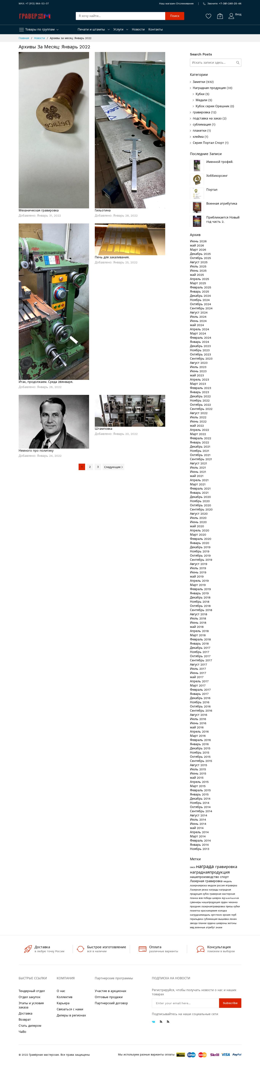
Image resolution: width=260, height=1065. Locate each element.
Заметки (199, 82)
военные (200, 927)
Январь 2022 (199, 442)
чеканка (233, 902)
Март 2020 (198, 534)
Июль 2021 (198, 467)
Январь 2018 (199, 643)
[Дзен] (168, 1021)
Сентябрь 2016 (201, 710)
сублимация (202, 124)
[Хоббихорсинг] (197, 179)
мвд (192, 927)
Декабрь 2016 (200, 698)
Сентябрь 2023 (201, 358)
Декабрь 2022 (200, 396)
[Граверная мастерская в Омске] (35, 16)
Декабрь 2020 (200, 497)
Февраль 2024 (200, 337)
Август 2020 (199, 513)
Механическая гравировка (39, 210)
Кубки (200, 94)
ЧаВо (22, 1032)
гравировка (201, 112)
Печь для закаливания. (112, 257)
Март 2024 (198, 333)
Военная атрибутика (221, 203)
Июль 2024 (198, 316)
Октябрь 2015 (200, 757)
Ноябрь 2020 (200, 501)
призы (230, 906)
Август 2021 (198, 463)
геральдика (197, 919)
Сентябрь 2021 (201, 459)
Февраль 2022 (200, 438)
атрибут (211, 927)
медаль (227, 881)
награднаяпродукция (210, 872)
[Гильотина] (130, 130)
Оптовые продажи (109, 997)
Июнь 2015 (198, 773)
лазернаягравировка (213, 906)
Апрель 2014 (199, 832)
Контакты (155, 29)
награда (205, 866)
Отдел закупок (29, 997)
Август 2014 (198, 815)
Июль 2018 (198, 618)
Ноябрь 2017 (199, 652)
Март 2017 (198, 685)
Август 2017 (198, 664)
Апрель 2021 (199, 480)
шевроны (222, 923)
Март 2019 (198, 585)
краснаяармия (209, 910)
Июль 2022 (198, 417)
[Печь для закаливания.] (130, 239)
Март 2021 (198, 484)
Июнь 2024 (198, 321)
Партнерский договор (111, 1003)
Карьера (63, 1003)
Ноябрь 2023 (200, 350)
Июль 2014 (198, 819)
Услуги (118, 29)
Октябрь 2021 (200, 455)
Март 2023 (198, 384)
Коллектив (64, 997)
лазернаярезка (199, 885)
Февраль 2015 (200, 790)
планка (194, 898)
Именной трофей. (219, 162)
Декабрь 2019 (200, 547)
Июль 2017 (198, 669)
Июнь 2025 (198, 270)
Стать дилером (30, 1025)
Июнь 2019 (198, 572)
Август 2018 (198, 614)
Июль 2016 (198, 719)
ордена (211, 923)
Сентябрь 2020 (201, 509)
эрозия (227, 915)
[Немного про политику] (54, 421)
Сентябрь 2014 (201, 811)
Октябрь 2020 (200, 505)
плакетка (195, 910)
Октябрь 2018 (200, 606)
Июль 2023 (198, 367)
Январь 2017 (199, 694)
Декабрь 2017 (200, 648)
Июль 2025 (198, 266)
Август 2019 (198, 564)
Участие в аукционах (110, 991)
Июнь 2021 (198, 472)
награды (214, 889)
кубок (206, 894)
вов (201, 898)
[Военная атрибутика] (197, 207)
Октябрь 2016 (200, 706)
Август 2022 (198, 413)
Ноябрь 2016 (199, 702)
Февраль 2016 (200, 740)
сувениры (196, 902)
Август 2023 (198, 363)
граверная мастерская (222, 894)
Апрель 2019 (199, 581)
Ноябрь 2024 (200, 300)
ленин (233, 919)
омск (193, 867)
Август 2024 (199, 312)
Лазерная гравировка (206, 881)
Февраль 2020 (200, 539)
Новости (138, 29)
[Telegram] (161, 1021)
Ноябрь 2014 (199, 803)
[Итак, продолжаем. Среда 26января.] (54, 301)
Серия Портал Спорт (208, 143)
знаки (219, 927)
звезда (194, 923)
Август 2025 (198, 262)
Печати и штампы (91, 29)
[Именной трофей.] (197, 165)
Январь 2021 (199, 492)
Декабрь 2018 (200, 597)
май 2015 (196, 777)
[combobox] (120, 16)
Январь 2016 (199, 744)
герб (233, 915)
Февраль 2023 (200, 388)
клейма (198, 136)
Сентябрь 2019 (201, 560)
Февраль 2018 (200, 639)
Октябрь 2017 (200, 656)
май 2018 (197, 627)
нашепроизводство (205, 877)
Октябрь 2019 (200, 555)
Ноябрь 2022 (200, 400)
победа (207, 898)
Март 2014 (198, 836)
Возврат (25, 1019)
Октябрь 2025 (200, 258)
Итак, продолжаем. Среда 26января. (46, 382)
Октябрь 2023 (200, 354)
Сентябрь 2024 (201, 308)
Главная (24, 38)
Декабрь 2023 (200, 346)
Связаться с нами (70, 1009)
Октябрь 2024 (200, 304)
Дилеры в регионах (71, 1015)
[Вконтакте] (153, 1022)
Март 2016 (198, 736)
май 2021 (196, 476)
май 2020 (197, 526)
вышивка (224, 919)
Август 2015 (198, 765)
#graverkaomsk (230, 898)
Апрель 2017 (199, 681)
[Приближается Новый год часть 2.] (197, 221)
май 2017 (196, 677)
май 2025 (197, 275)
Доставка (25, 1013)
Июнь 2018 (198, 622)
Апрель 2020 (199, 530)
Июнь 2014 (198, 824)
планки (202, 923)
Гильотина (103, 210)
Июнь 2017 (198, 673)
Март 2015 (198, 786)
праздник (195, 906)
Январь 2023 (199, 392)
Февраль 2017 (200, 689)
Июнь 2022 (198, 421)
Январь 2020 (199, 543)
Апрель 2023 (199, 379)
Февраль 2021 (200, 488)
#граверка (231, 885)
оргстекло (217, 915)
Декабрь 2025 (200, 254)
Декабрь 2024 (200, 296)
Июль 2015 (198, 769)
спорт (224, 877)
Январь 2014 (199, 845)
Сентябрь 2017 (201, 660)
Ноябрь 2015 (199, 752)
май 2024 (197, 325)
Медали (201, 100)
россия (221, 885)
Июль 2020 (198, 518)
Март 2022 (198, 434)
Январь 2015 (199, 794)
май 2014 (197, 828)
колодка (222, 910)
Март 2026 (198, 249)
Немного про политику (36, 450)
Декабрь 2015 (200, 748)
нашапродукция (211, 902)
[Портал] (197, 193)
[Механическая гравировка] (54, 130)
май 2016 (197, 727)
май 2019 (197, 576)
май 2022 (197, 425)
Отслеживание (185, 3)
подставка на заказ (207, 118)
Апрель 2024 (199, 329)
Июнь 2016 (198, 723)
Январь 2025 (199, 291)
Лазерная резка (199, 889)
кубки (237, 906)
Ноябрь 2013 (199, 849)
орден (224, 902)
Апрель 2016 (199, 731)
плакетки (199, 130)
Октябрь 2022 (200, 404)
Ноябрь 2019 (199, 551)
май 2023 (197, 375)
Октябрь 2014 (200, 807)
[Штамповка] (130, 410)
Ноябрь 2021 (199, 451)
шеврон (217, 898)
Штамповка (103, 428)
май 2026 (197, 245)
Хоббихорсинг (217, 176)
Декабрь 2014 (200, 798)
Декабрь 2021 (200, 446)
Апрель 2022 (199, 430)
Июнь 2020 (198, 522)
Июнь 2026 (198, 241)
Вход (238, 14)
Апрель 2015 (199, 782)
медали (212, 885)
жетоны (232, 923)
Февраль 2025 (200, 287)
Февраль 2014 (200, 840)
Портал (211, 189)
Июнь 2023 (198, 371)
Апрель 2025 (199, 279)
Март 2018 (198, 635)
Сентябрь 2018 (201, 610)
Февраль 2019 (200, 589)
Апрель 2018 (199, 631)
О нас (61, 991)
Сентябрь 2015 (201, 761)
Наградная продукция (209, 88)
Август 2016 (198, 715)
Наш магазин (167, 3)
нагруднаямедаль (200, 915)
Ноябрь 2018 (199, 601)
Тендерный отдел (32, 991)
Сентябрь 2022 (201, 409)
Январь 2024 (199, 342)
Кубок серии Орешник (212, 106)
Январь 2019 (199, 593)
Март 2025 (198, 283)
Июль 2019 (198, 568)
